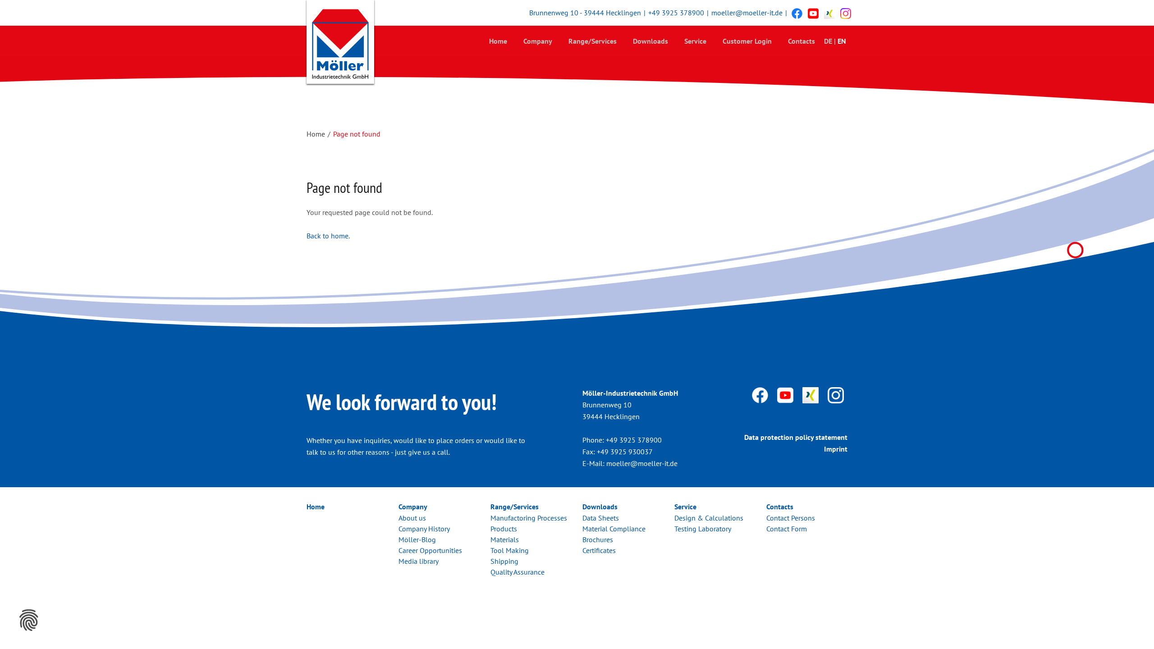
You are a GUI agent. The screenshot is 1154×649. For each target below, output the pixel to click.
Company (537, 41)
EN (842, 41)
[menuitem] (498, 41)
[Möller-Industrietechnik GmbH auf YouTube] (813, 13)
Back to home (327, 235)
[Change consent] (29, 620)
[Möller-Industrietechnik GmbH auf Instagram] (845, 13)
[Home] (340, 44)
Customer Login (747, 41)
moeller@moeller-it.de (747, 12)
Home (498, 41)
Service (695, 41)
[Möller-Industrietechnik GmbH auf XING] (829, 13)
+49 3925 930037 (625, 451)
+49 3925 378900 (676, 12)
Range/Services (592, 41)
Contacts (801, 41)
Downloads (650, 41)
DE (828, 41)
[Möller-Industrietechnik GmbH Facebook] (797, 13)
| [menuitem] (835, 41)
